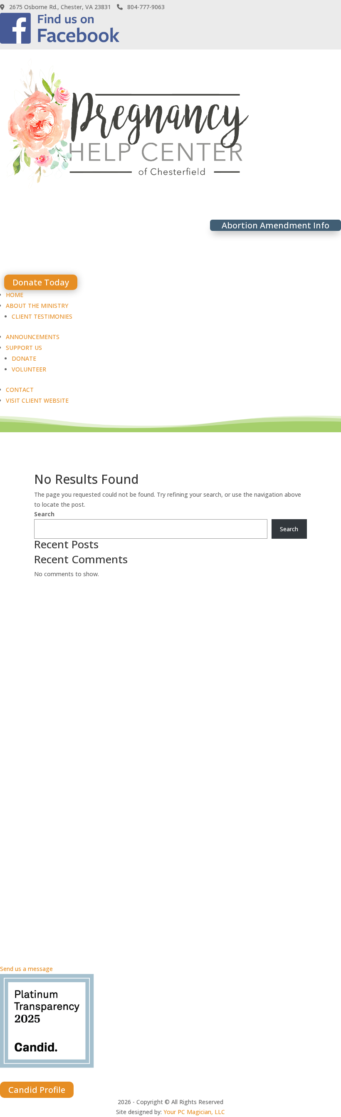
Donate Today (40, 282)
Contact (20, 390)
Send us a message (26, 969)
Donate (24, 358)
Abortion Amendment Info (275, 225)
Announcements (32, 337)
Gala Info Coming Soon (58, 255)
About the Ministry (37, 306)
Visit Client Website (37, 400)
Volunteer (29, 369)
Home (14, 295)
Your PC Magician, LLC (194, 1112)
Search (44, 514)
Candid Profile (36, 1089)
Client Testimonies (42, 316)
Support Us (24, 348)
